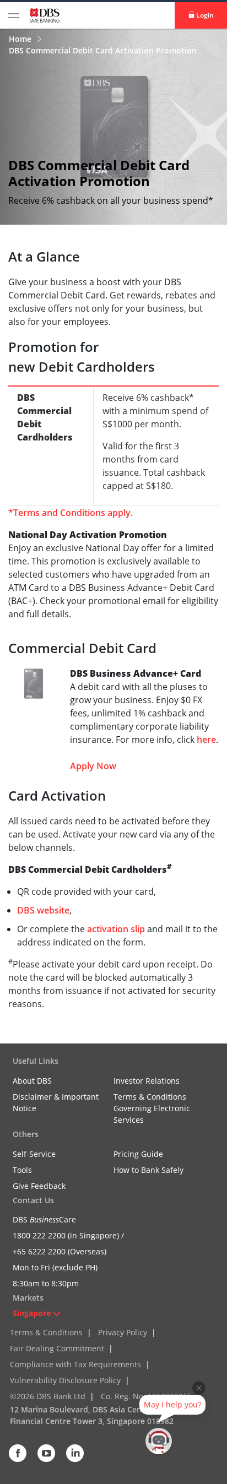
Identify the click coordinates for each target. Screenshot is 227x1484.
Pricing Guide (138, 1154)
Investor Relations (147, 1080)
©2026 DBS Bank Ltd (47, 1396)
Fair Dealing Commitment (57, 1348)
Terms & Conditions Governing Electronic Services (152, 1108)
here (206, 739)
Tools (22, 1170)
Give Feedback (39, 1186)
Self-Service (34, 1154)
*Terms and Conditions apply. (70, 513)
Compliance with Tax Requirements (75, 1364)
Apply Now (93, 766)
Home (21, 39)
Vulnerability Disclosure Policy (65, 1380)
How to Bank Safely (148, 1170)
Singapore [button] (32, 1313)
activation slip (116, 929)
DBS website (43, 910)
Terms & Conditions (46, 1332)
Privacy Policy (122, 1332)
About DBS (32, 1080)
